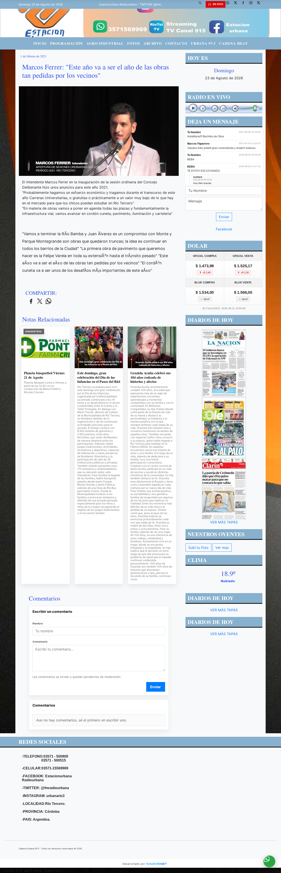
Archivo (153, 43)
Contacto (176, 43)
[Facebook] (245, 4)
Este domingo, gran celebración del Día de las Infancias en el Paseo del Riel (98, 377)
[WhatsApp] (229, 4)
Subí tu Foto (198, 547)
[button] (201, 4)
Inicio (40, 43)
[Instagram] (252, 4)
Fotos (133, 43)
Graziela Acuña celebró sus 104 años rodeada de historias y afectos (150, 377)
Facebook (224, 229)
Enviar (155, 687)
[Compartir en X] (39, 301)
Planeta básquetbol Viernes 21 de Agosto (44, 375)
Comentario (39, 641)
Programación (66, 43)
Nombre (37, 623)
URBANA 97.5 (203, 43)
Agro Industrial (105, 43)
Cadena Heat (233, 43)
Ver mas (222, 547)
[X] (237, 4)
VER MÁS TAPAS (224, 522)
